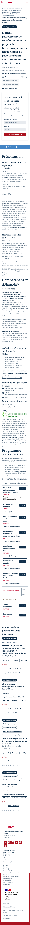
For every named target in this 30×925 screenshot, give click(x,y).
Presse (5, 867)
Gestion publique (8, 724)
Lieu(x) (6, 126)
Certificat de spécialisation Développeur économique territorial (15, 741)
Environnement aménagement (10, 12)
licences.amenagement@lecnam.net (16, 394)
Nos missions (7, 854)
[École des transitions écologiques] (15, 414)
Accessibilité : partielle (10, 915)
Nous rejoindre (8, 869)
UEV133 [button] (6, 580)
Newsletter (6, 918)
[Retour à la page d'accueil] (6, 2)
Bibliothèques (7, 878)
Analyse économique (9, 727)
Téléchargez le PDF (11, 88)
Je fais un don (7, 860)
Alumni (5, 858)
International (7, 880)
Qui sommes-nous (9, 850)
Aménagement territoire (8, 14)
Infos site (6, 904)
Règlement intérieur (9, 907)
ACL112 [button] (6, 523)
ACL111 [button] (5, 509)
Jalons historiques (8, 852)
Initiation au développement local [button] (9, 548)
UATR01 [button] (6, 609)
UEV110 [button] (6, 553)
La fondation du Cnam (10, 856)
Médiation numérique (10, 776)
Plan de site (6, 884)
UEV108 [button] (6, 538)
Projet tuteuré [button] (8, 614)
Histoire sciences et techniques (12, 780)
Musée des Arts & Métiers (11, 877)
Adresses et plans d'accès (11, 873)
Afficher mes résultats (15, 134)
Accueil (4, 8)
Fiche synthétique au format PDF (12, 378)
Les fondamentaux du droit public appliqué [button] (10, 519)
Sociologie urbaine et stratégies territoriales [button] (10, 575)
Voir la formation (13, 668)
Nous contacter (8, 871)
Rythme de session (10, 119)
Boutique (6, 875)
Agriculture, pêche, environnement (11, 10)
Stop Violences (8, 882)
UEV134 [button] (6, 565)
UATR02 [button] (6, 616)
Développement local (8, 15)
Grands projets (7, 862)
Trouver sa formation (14, 8)
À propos (6, 865)
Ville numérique (9, 784)
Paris (4, 410)
